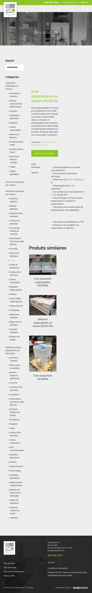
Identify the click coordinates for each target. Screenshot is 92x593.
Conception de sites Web (63, 588)
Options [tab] (34, 172)
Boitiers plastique (14, 207)
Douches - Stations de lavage (15, 412)
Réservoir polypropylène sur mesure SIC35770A (43, 323)
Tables (13, 166)
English (84, 2)
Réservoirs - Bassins (15, 136)
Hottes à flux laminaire (15, 274)
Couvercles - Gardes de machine (15, 231)
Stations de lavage (15, 338)
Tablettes (14, 517)
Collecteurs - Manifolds (15, 117)
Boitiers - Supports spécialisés (14, 375)
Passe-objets (15, 470)
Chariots (13, 111)
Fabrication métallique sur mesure (11, 86)
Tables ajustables (14, 173)
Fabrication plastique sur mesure (43, 143)
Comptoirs (14, 394)
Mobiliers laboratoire (14, 456)
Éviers (43, 142)
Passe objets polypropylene (16, 300)
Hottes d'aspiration (15, 281)
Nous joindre (9, 575)
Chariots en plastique (15, 222)
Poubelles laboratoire (14, 477)
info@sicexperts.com (70, 2)
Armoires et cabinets (15, 95)
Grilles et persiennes (14, 266)
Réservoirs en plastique (16, 323)
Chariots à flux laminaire (16, 389)
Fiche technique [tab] (35, 166)
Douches (14, 248)
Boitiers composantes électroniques (16, 103)
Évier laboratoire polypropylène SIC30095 (42, 282)
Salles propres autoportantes (16, 484)
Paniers (13, 294)
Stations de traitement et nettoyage (15, 492)
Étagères (14, 122)
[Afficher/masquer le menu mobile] (87, 8)
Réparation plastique (14, 316)
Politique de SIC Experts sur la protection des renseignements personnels (67, 574)
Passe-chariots (16, 305)
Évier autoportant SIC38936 (43, 377)
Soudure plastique (14, 331)
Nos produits (9, 563)
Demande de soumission (45, 153)
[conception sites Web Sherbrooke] (80, 588)
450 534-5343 (51, 2)
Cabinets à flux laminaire (16, 215)
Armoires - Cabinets (14, 359)
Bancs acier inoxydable (15, 367)
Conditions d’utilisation (58, 568)
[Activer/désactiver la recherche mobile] (82, 8)
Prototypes (14, 310)
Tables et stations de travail (15, 510)
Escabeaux (14, 419)
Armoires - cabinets (14, 200)
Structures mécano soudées (14, 159)
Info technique (10, 567)
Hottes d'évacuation (15, 129)
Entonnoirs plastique (14, 255)
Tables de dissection (14, 502)
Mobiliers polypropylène (16, 288)
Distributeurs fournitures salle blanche (17, 241)
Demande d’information (14, 571)
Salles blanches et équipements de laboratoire (13, 350)
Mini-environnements (17, 449)
